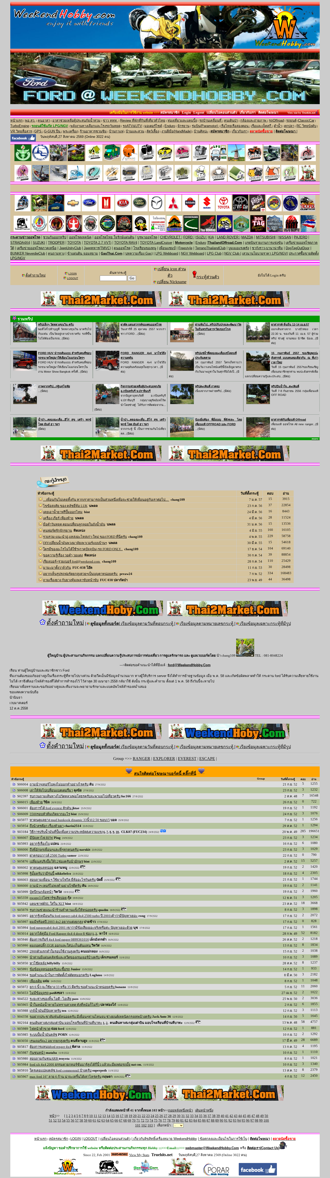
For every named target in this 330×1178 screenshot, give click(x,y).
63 (103, 1120)
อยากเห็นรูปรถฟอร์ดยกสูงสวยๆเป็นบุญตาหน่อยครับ (80, 574)
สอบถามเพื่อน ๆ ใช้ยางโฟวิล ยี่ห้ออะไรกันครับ (63, 880)
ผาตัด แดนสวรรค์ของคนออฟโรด (141, 324)
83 (191, 1120)
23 (148, 1116)
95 (243, 1120)
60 (90, 1120)
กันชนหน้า (37, 1053)
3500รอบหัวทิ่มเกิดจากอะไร (50, 814)
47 (253, 1116)
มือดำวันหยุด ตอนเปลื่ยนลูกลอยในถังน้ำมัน (74, 524)
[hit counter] (119, 1154)
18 (126, 1116)
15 (113, 1116)
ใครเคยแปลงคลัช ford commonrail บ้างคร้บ (61, 1070)
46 (249, 1116)
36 (205, 1116)
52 (55, 1120)
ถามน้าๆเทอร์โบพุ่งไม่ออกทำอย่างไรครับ (59, 784)
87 (208, 1120)
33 (192, 1116)
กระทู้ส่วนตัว (207, 277)
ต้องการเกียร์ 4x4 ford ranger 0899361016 (59, 939)
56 (72, 1120)
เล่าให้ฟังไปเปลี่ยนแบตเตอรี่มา (51, 790)
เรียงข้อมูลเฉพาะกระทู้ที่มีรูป (265, 623)
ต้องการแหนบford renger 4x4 (51, 1047)
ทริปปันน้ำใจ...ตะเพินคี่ (285, 386)
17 (121, 1116)
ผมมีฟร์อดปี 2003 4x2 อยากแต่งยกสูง (56, 922)
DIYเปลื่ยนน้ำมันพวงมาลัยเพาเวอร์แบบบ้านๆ (75, 543)
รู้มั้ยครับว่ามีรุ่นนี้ (42, 873)
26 (161, 1116)
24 (152, 1116)
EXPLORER (164, 758)
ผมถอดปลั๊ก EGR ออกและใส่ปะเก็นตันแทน (61, 945)
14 (108, 1116)
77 (164, 1120)
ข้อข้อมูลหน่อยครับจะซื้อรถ (50, 969)
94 (239, 1120)
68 (125, 1120)
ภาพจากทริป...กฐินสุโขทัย (54, 386)
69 (129, 1120)
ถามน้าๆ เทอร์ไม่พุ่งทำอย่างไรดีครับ (55, 886)
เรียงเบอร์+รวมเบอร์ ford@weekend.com (72, 561)
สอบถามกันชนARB (44, 1058)
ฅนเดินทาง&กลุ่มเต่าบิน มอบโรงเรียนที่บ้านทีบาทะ (66, 1023)
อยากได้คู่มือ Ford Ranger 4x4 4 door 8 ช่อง (61, 933)
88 (212, 1120)
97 (252, 1120)
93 (234, 1120)
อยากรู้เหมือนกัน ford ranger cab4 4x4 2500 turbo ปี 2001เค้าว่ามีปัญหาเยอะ (84, 916)
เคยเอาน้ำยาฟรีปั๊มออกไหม (62, 512)
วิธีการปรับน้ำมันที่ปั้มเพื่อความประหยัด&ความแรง (66, 832)
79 (173, 1120)
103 (150, 1125)
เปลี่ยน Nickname (171, 282)
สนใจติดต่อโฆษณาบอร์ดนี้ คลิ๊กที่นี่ (165, 773)
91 (226, 1120)
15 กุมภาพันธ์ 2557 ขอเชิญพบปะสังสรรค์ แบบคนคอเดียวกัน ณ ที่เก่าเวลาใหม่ (294, 358)
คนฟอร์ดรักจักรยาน (57, 530)
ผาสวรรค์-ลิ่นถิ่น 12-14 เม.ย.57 (290, 324)
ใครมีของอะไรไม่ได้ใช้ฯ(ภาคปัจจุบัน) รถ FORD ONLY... (83, 549)
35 (200, 1116)
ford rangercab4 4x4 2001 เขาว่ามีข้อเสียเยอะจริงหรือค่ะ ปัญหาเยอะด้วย (81, 928)
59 (85, 1120)
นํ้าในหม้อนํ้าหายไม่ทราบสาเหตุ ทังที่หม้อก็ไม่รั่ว (65, 1005)
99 (261, 1120)
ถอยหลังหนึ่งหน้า (180, 1110)
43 (235, 1116)
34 (196, 1116)
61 (94, 1120)
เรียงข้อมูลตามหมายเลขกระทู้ (207, 623)
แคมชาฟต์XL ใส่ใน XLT (47, 904)
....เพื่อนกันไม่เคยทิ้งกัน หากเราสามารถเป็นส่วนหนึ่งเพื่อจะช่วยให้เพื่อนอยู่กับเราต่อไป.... (106, 500)
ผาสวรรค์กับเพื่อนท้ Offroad (288, 419)
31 (183, 1116)
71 (138, 1120)
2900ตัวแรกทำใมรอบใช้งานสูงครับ (55, 951)
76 (160, 1120)
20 (135, 1116)
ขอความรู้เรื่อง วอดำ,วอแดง (63, 555)
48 (257, 1116)
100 (266, 1120)
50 (266, 1116)
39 (218, 1116)
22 (143, 1116)
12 (100, 1116)
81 (182, 1120)
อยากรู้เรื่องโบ (40, 844)
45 (244, 1116)
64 (107, 1120)
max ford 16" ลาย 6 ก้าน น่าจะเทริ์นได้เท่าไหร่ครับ (65, 1077)
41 (227, 1116)
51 (50, 1120)
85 (199, 1120)
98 (256, 1120)
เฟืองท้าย (36, 802)
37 (209, 1116)
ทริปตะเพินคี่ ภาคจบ (207, 386)
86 (204, 1120)
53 (59, 1120)
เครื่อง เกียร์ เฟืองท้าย (58, 518)
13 (104, 1116)
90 (221, 1120)
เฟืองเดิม (36, 981)
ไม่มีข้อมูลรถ (39, 993)
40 (222, 1116)
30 (178, 1116)
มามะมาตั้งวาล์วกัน (57, 568)
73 (147, 1120)
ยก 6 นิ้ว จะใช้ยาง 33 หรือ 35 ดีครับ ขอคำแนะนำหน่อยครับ (72, 987)
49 (262, 1116)
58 (81, 1120)
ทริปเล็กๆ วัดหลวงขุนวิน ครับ (56, 324)
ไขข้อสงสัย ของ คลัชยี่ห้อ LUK (65, 506)
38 (214, 1116)
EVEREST (187, 758)
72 (142, 1120)
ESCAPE (207, 758)
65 (112, 1120)
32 (187, 1116)
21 (139, 1116)
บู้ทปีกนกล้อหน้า (41, 892)
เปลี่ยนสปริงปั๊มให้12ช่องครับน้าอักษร (56, 861)
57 (77, 1120)
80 (177, 1120)
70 (134, 1120)
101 (138, 1125)
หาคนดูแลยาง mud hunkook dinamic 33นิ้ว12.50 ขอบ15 (70, 820)
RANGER (141, 758)
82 (186, 1120)
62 (99, 1120)
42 (231, 1116)
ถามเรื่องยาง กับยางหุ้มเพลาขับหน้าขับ (70, 580)
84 (195, 1120)
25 (157, 1116)
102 (144, 1125)
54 (63, 1120)
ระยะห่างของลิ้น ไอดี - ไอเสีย (50, 999)
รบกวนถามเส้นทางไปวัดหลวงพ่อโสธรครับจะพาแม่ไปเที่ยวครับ (75, 796)
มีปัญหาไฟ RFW (41, 838)
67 (120, 1120)
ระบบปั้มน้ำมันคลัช (43, 1035)
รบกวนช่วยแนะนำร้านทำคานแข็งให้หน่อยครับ (63, 910)
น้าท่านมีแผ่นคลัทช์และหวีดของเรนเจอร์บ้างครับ (65, 957)
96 (248, 1120)
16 (117, 1116)
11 (95, 1116)
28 (170, 1116)
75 (156, 1120)
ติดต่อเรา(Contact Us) (263, 1148)
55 (68, 1120)
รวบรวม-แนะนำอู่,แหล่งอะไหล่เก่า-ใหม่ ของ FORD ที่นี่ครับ (85, 537)
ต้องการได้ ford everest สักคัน (51, 808)
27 (165, 1116)
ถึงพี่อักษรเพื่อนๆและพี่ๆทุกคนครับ (54, 849)
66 (116, 1120)
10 (117, 831)
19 (130, 1116)
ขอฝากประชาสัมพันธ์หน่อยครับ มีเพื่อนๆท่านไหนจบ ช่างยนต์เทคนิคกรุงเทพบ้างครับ (90, 1016)
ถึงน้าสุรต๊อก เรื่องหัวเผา (47, 826)
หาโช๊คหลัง (38, 963)
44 (240, 1116)
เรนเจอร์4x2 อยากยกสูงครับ (50, 1041)
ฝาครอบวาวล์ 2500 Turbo (48, 855)
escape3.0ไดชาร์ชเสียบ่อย (48, 898)
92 (230, 1120)
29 (174, 1116)
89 (217, 1120)
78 (169, 1120)
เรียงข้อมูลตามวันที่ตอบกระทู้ (147, 623)
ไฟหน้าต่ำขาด (40, 1029)
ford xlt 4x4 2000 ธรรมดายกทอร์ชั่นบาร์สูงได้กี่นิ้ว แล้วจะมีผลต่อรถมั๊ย (80, 1064)
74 (151, 1120)
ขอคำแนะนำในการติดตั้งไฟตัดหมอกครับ (59, 975)
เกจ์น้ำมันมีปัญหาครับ (45, 1011)
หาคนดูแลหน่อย (41, 868)
